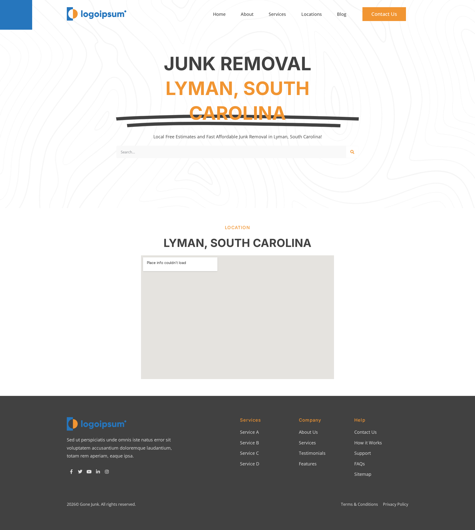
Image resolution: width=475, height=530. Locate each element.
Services (277, 14)
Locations (311, 14)
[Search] (352, 152)
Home (219, 14)
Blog (341, 14)
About (247, 14)
